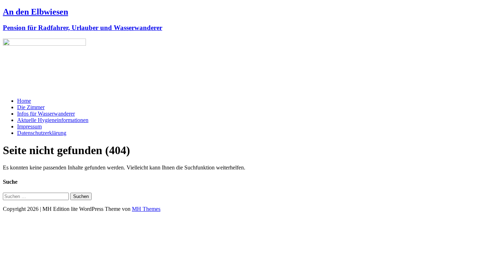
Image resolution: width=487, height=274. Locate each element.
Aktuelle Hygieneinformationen (52, 120)
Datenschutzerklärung (41, 133)
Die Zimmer (31, 107)
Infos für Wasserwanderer (46, 114)
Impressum (29, 126)
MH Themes (146, 209)
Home (24, 101)
